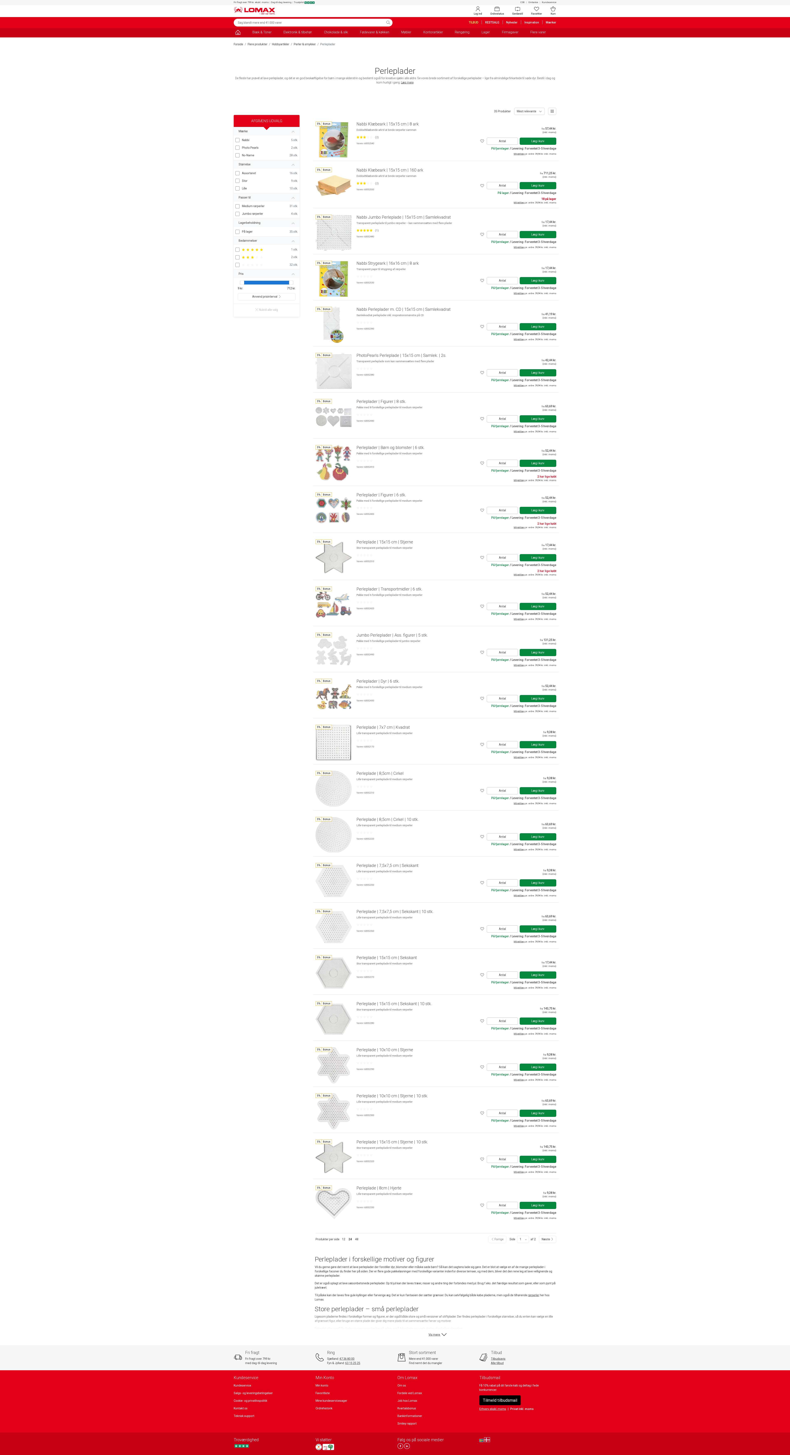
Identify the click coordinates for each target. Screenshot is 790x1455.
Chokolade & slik (336, 32)
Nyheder (512, 22)
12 (343, 1239)
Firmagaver (510, 32)
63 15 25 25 (352, 1363)
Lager (486, 32)
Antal (502, 141)
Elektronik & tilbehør (297, 32)
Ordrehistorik (324, 1408)
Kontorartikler (433, 32)
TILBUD (473, 22)
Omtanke (533, 2)
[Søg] (388, 23)
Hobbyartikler (280, 44)
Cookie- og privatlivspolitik (250, 1400)
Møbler (406, 32)
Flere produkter (257, 44)
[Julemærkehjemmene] (319, 1447)
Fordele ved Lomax (409, 1393)
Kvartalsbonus (406, 1408)
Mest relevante (526, 111)
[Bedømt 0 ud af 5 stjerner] (365, 276)
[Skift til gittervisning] (552, 111)
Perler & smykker (305, 44)
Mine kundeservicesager (331, 1400)
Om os (401, 1385)
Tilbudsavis (498, 1358)
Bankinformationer (409, 1416)
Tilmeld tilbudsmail (500, 1400)
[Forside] (237, 33)
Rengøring (462, 32)
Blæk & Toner (262, 32)
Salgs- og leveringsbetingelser (253, 1393)
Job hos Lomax (407, 1400)
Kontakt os (240, 1408)
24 (350, 1239)
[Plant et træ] (328, 1447)
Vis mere (435, 1334)
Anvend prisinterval (264, 296)
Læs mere (407, 82)
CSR (522, 2)
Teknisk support (244, 1416)
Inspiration (531, 22)
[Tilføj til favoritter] (482, 141)
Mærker (551, 22)
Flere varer (538, 32)
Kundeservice (549, 2)
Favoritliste (323, 1393)
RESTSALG (492, 22)
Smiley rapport (407, 1423)
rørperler (533, 1295)
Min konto (322, 1385)
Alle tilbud (497, 1363)
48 (356, 1239)
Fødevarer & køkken (374, 32)
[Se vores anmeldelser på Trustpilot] (242, 1446)
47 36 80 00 (346, 1358)
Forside (238, 44)
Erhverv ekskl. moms (492, 1409)
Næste (546, 1239)
